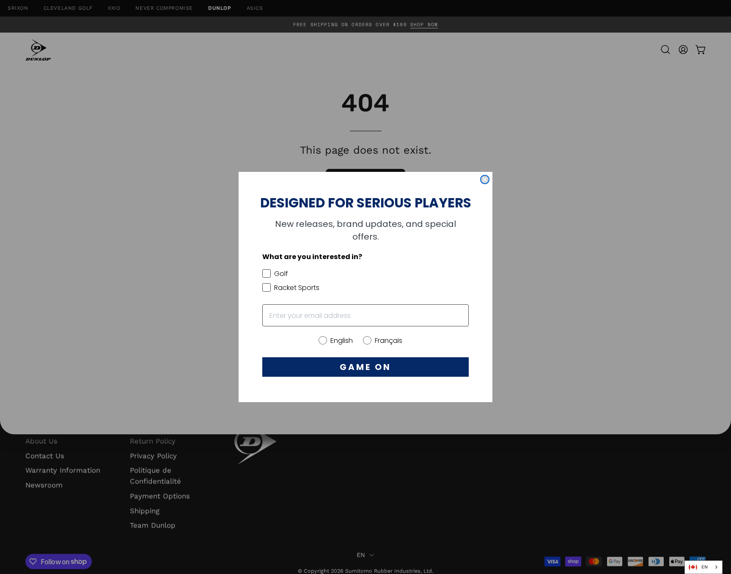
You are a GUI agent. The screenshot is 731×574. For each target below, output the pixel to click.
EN (704, 567)
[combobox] (703, 567)
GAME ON (365, 367)
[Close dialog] (485, 179)
